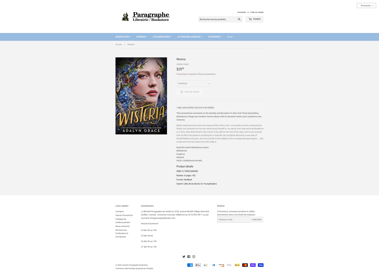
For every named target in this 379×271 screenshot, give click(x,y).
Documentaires (162, 36)
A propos (119, 211)
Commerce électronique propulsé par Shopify (134, 268)
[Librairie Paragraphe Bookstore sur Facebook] (188, 257)
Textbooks (214, 36)
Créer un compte (257, 12)
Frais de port (182, 74)
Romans (141, 36)
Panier (257, 19)
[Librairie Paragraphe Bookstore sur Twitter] (183, 257)
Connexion (241, 12)
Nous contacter (122, 226)
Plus (229, 37)
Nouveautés (122, 36)
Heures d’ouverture (124, 215)
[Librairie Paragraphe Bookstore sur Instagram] (193, 257)
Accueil (118, 44)
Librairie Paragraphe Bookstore (135, 265)
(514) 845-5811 (195, 214)
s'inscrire (257, 220)
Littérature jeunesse (189, 36)
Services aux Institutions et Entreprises (121, 233)
